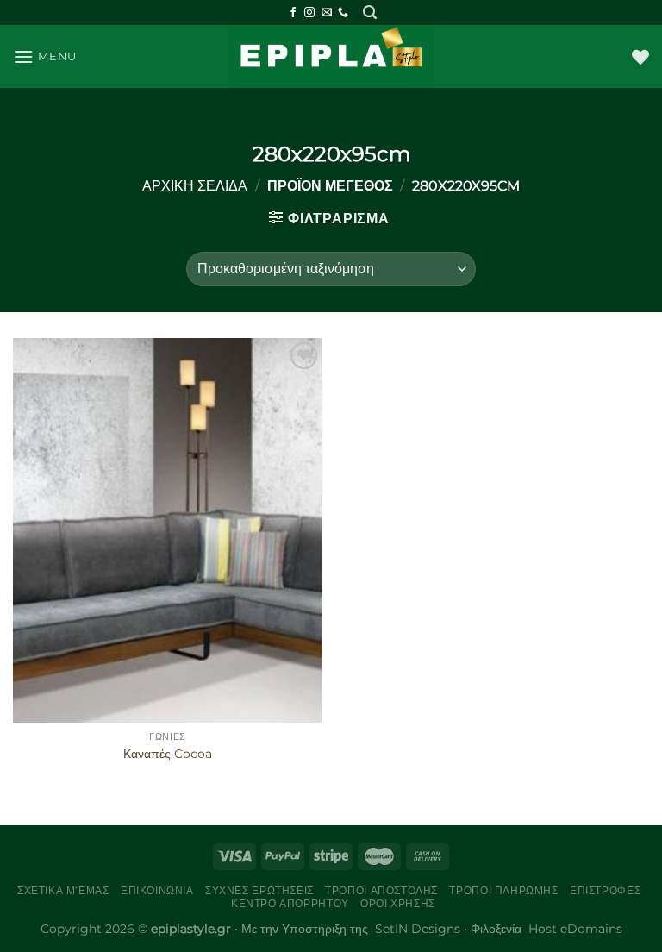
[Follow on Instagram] (309, 13)
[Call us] (343, 13)
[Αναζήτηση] (370, 12)
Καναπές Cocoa (167, 753)
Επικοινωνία (157, 890)
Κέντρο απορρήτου (290, 903)
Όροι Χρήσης (397, 903)
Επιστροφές (605, 890)
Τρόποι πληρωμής (503, 890)
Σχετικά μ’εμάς (63, 890)
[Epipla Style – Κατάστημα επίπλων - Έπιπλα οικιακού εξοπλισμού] (331, 56)
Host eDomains (575, 928)
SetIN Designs (417, 928)
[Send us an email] (327, 13)
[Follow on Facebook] (293, 13)
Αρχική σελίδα (194, 186)
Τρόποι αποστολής (381, 890)
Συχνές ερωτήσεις (259, 890)
